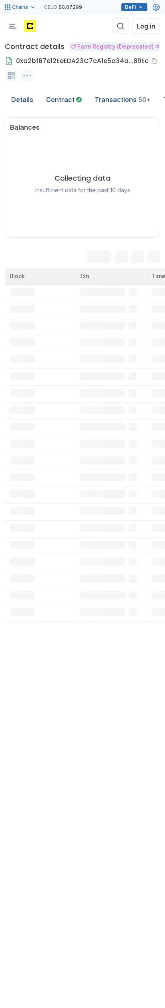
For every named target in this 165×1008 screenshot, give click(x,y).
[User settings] (156, 7)
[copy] (156, 61)
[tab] (64, 100)
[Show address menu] (27, 75)
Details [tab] (22, 100)
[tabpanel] (82, 369)
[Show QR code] (11, 75)
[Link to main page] (30, 26)
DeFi (130, 7)
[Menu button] (13, 26)
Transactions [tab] (123, 100)
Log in (146, 26)
